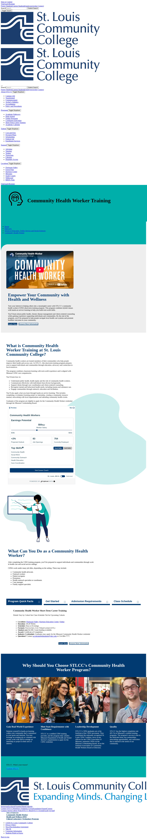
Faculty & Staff (49, 811)
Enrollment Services (13, 141)
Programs (4, 110)
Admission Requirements (86, 601)
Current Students (18, 6)
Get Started (52, 601)
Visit (2, 4)
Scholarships (10, 137)
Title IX (8, 829)
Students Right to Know (14, 833)
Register (12, 4)
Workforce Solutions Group (23, 809)
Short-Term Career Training (16, 123)
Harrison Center (11, 172)
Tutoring (9, 151)
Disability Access (12, 159)
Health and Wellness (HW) (16, 817)
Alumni (44, 809)
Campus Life (10, 96)
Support (4, 145)
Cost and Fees (11, 133)
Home (7, 227)
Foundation (37, 809)
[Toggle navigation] (2, 85)
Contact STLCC (7, 809)
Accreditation (10, 104)
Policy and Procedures (14, 106)
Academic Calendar (13, 125)
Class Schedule (123, 601)
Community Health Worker (14, 233)
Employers (28, 6)
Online (61, 622)
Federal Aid (10, 139)
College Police (17, 811)
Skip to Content (6, 2)
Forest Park (10, 170)
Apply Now (12, 324)
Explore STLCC (13, 769)
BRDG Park (10, 180)
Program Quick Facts (20, 601)
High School (10, 116)
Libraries (9, 157)
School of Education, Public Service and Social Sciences (25, 231)
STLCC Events (38, 811)
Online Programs (12, 118)
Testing (8, 153)
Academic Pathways (13, 114)
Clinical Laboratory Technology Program (22, 819)
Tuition (3, 129)
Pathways (8, 229)
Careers (49, 809)
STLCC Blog (27, 811)
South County (11, 176)
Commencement (11, 100)
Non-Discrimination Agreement (17, 827)
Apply (6, 4)
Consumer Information (14, 831)
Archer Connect (38, 6)
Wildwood (9, 178)
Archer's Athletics (12, 102)
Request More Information (28, 324)
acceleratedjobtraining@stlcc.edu (45, 636)
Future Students (6, 6)
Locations (4, 163)
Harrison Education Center (49, 622)
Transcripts (9, 155)
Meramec (9, 174)
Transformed (10, 98)
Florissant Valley (12, 168)
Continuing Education (13, 121)
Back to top (5, 837)
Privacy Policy (11, 825)
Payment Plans (11, 135)
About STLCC (6, 92)
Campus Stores (6, 811)
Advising (9, 149)
